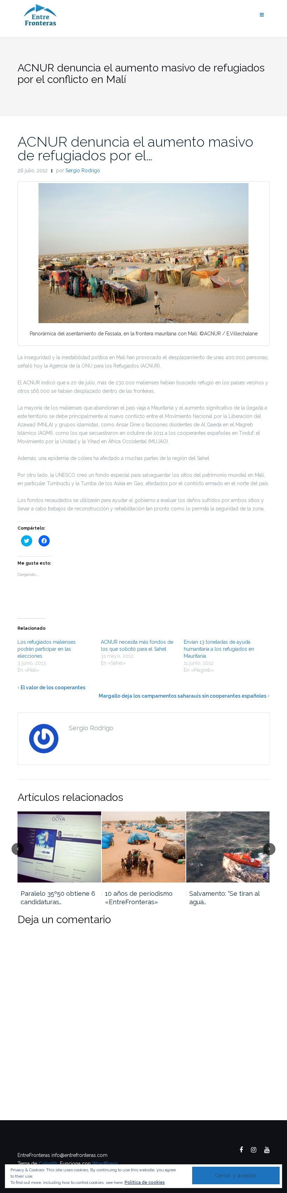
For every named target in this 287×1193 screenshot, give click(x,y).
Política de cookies (145, 1182)
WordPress (105, 1163)
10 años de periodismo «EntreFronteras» (139, 898)
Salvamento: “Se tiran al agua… (224, 898)
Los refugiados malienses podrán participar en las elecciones (47, 649)
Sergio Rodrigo (82, 170)
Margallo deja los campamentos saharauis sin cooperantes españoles (182, 696)
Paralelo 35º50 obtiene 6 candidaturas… (58, 898)
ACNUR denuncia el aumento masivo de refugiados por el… (135, 148)
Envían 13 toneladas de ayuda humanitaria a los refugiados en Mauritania (219, 649)
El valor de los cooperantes (53, 687)
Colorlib (47, 1163)
